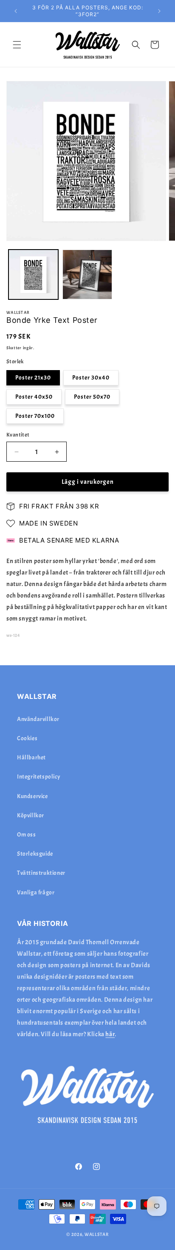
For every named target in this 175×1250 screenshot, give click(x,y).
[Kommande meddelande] (159, 11)
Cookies (27, 738)
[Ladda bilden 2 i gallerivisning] (87, 274)
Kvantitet (18, 434)
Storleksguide (35, 853)
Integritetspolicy (38, 776)
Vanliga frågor (35, 892)
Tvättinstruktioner (41, 872)
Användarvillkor (38, 719)
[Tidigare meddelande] (15, 11)
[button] (17, 44)
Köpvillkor (30, 815)
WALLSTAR (97, 1234)
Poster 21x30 (33, 377)
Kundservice (32, 796)
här (110, 1034)
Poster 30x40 (91, 377)
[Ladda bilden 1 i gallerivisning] (33, 274)
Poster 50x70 (92, 396)
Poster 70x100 (35, 416)
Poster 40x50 (34, 396)
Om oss (26, 834)
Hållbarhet (31, 757)
